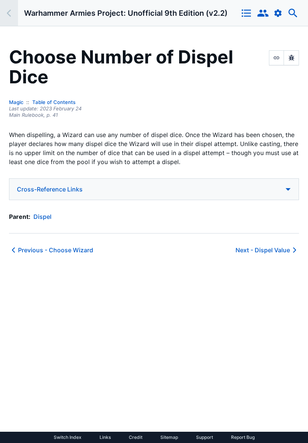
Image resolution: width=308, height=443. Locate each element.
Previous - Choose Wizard (55, 250)
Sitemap (169, 437)
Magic (16, 102)
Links (105, 437)
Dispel (42, 216)
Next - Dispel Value (263, 250)
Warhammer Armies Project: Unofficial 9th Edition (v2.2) (126, 13)
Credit (135, 437)
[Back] (9, 13)
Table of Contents (53, 102)
